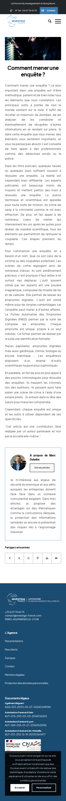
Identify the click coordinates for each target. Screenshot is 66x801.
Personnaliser (43, 787)
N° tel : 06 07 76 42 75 (26, 10)
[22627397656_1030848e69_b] (33, 48)
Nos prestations (14, 640)
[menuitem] (23, 10)
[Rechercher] (48, 21)
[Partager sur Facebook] (9, 558)
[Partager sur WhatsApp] (28, 558)
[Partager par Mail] (56, 558)
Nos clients (11, 649)
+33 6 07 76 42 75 (14, 611)
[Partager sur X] (19, 558)
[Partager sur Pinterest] (37, 558)
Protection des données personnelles (26, 683)
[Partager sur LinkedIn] (47, 558)
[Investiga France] (27, 21)
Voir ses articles (42, 467)
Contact (51, 10)
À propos (10, 657)
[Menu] (56, 21)
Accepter (20, 787)
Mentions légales (14, 674)
